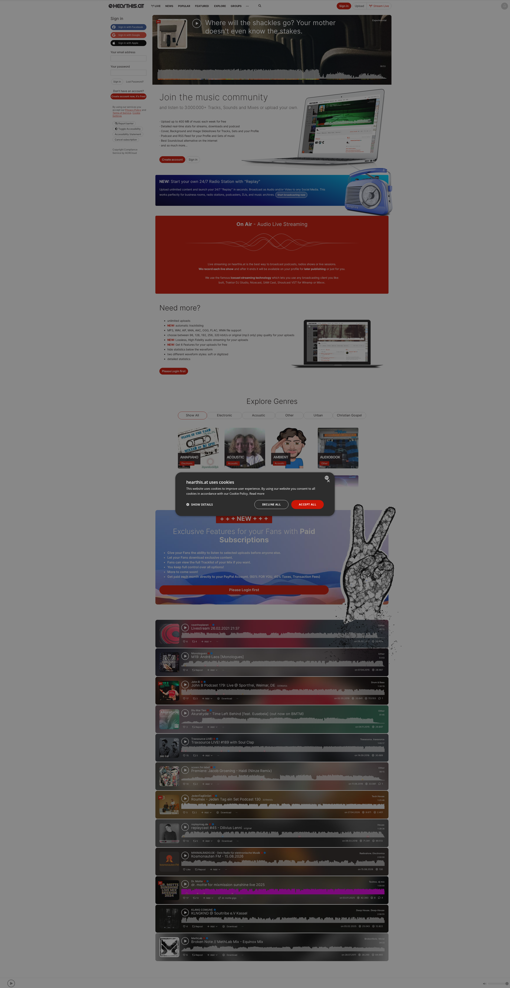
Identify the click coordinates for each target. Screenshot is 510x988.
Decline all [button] (271, 504)
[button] (199, 504)
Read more (256, 493)
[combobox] (327, 478)
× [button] (328, 480)
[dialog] (255, 494)
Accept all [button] (307, 504)
